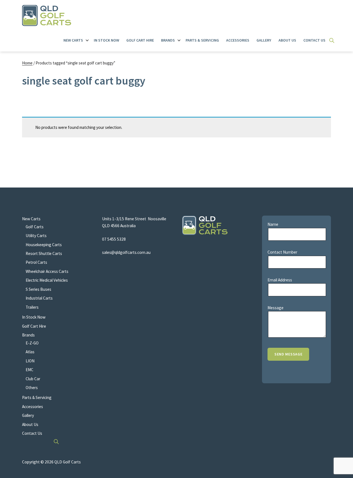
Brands (168, 40)
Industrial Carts (39, 298)
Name (273, 224)
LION (30, 360)
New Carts (73, 40)
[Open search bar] (332, 40)
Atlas (30, 351)
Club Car (33, 378)
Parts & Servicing (202, 40)
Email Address (280, 280)
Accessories (237, 40)
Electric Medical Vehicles (47, 280)
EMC (29, 369)
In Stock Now (106, 40)
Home (27, 63)
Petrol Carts (36, 262)
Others (32, 387)
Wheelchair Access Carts (47, 271)
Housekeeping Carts (44, 244)
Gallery (263, 40)
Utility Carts (36, 235)
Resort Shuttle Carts (44, 253)
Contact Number (282, 252)
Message (276, 307)
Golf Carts (35, 226)
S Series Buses (38, 289)
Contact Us (314, 40)
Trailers (32, 307)
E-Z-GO (32, 343)
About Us (287, 40)
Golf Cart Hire (140, 40)
